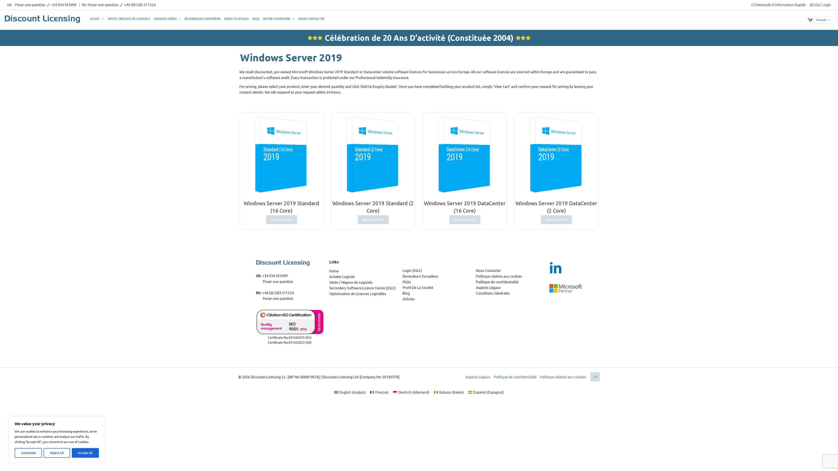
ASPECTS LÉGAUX (236, 18)
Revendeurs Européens (420, 276)
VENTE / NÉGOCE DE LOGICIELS (129, 18)
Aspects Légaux (488, 288)
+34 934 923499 (63, 5)
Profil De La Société (418, 288)
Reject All (57, 453)
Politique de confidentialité (497, 282)
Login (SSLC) (412, 271)
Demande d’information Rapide (781, 5)
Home (334, 271)
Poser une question (30, 5)
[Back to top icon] (595, 376)
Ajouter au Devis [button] (281, 219)
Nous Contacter (488, 271)
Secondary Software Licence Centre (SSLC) (362, 288)
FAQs (407, 282)
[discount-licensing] (42, 20)
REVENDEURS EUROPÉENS (203, 18)
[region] (57, 439)
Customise (28, 453)
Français (821, 19)
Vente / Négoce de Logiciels (351, 282)
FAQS (256, 18)
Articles (409, 299)
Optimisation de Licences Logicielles (357, 294)
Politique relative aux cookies (499, 276)
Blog (406, 293)
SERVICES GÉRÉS (165, 18)
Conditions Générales (493, 293)
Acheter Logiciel (341, 277)
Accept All (85, 453)
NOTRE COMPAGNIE (276, 18)
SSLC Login (822, 5)
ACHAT (95, 18)
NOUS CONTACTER (311, 18)
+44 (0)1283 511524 (140, 5)
